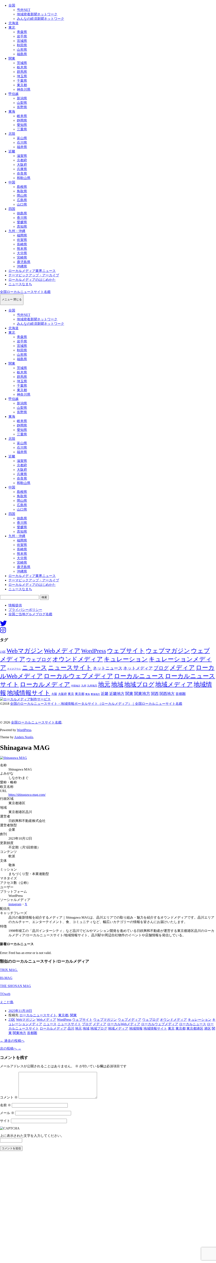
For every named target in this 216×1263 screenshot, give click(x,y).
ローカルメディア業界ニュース (32, 271)
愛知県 (22, 125)
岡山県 (22, 195)
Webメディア (62, 650)
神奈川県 (23, 89)
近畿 (11, 151)
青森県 (22, 32)
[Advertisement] (108, 1208)
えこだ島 (7, 1002)
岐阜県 (22, 116)
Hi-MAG (6, 978)
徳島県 (22, 213)
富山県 (22, 138)
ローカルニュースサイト (38, 1015)
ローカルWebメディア (123, 1024)
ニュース (34, 667)
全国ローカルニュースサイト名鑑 (25, 292)
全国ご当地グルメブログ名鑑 (30, 614)
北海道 (13, 23)
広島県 (22, 200)
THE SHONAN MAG (15, 986)
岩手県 (22, 36)
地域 (117, 684)
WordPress (93, 651)
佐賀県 (22, 240)
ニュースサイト (70, 667)
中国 (11, 182)
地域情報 (136, 1028)
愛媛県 (22, 222)
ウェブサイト (126, 651)
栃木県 (22, 67)
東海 (11, 111)
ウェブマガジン (168, 650)
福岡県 (22, 235)
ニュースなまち (20, 284)
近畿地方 (116, 694)
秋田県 (22, 45)
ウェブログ (38, 659)
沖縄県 (22, 266)
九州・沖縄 (16, 231)
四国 (11, 209)
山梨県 (22, 102)
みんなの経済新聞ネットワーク (40, 18)
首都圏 (181, 694)
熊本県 (22, 248)
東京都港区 (194, 1028)
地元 (104, 684)
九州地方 (92, 685)
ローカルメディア (45, 684)
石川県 (22, 142)
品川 (71, 1028)
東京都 (22, 85)
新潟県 (22, 98)
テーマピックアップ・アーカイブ (33, 275)
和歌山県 (23, 178)
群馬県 (22, 72)
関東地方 (142, 693)
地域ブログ (139, 684)
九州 (83, 685)
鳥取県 (22, 191)
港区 (207, 1028)
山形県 (22, 49)
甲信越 (13, 94)
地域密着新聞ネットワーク (37, 14)
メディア (182, 667)
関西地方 (167, 694)
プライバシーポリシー (25, 609)
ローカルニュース (139, 676)
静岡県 (22, 120)
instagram (14, 904)
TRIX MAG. (9, 970)
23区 (3, 651)
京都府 (22, 160)
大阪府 (22, 164)
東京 (71, 694)
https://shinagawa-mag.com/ (27, 794)
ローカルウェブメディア (78, 676)
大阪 (54, 694)
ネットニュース (107, 668)
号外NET (23, 10)
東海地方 (95, 694)
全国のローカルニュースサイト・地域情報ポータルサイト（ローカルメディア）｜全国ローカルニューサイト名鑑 (96, 703)
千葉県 (22, 80)
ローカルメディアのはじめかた (32, 279)
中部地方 (75, 685)
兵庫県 (22, 169)
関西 (155, 694)
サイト (5, 1121)
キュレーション (126, 659)
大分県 (22, 253)
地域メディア (174, 684)
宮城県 (22, 41)
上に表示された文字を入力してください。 (32, 1135)
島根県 (22, 187)
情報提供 (15, 605)
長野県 (22, 107)
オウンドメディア (77, 659)
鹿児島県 (23, 262)
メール (7, 1113)
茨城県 (22, 63)
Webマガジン (25, 650)
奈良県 (22, 173)
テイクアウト (14, 669)
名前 (5, 1105)
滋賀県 (22, 156)
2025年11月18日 (20, 1011)
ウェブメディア (129, 1019)
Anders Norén (23, 737)
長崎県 (22, 244)
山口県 (22, 204)
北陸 (11, 133)
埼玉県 (22, 76)
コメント (9, 1097)
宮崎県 (22, 257)
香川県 (22, 217)
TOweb (5, 994)
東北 (11, 27)
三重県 (22, 129)
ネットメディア (138, 668)
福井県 (22, 147)
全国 (11, 5)
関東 (11, 58)
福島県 (22, 54)
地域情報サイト (28, 692)
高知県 (22, 226)
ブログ (161, 668)
